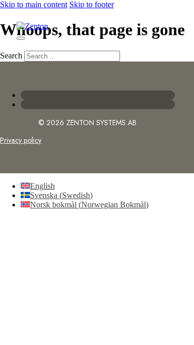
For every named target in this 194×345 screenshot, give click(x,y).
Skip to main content (33, 4)
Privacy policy (20, 140)
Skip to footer (91, 4)
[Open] (21, 38)
